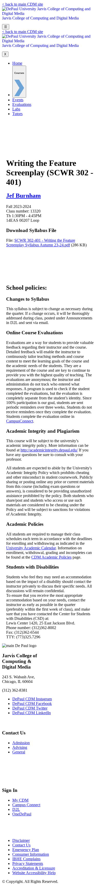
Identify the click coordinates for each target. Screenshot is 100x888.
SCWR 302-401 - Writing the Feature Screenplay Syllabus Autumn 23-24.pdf (40, 242)
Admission (21, 743)
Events (17, 100)
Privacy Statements (27, 863)
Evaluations (21, 104)
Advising (19, 747)
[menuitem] (19, 82)
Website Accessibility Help (34, 873)
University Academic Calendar (31, 548)
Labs (16, 109)
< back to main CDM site (22, 4)
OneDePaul (21, 814)
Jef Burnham (23, 195)
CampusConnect (19, 421)
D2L (16, 809)
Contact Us (21, 845)
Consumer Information (30, 854)
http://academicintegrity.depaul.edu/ (49, 450)
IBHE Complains (26, 859)
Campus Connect (26, 805)
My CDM (20, 800)
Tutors (17, 114)
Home (17, 63)
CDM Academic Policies (51, 557)
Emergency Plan (25, 849)
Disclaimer (21, 840)
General (18, 752)
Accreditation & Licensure (33, 868)
